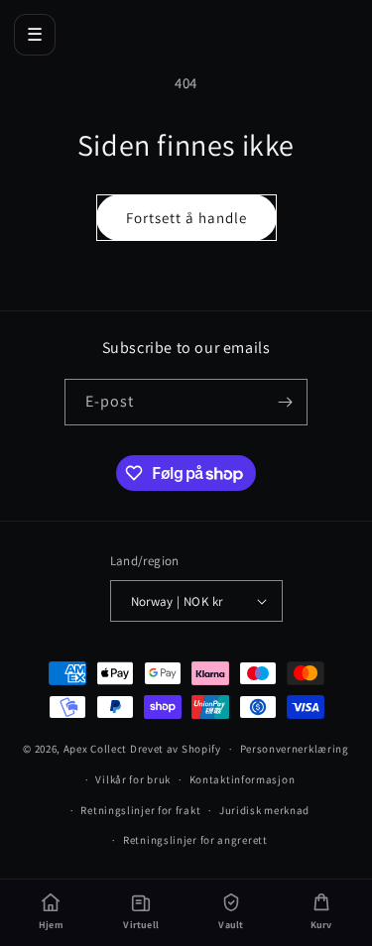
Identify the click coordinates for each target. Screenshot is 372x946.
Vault (230, 924)
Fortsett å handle (186, 217)
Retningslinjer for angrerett (195, 840)
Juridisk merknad (264, 810)
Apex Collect (95, 749)
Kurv (321, 924)
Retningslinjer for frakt (140, 810)
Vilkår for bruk (133, 779)
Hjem (51, 924)
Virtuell (141, 924)
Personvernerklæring (294, 749)
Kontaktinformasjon (242, 779)
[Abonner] (285, 402)
